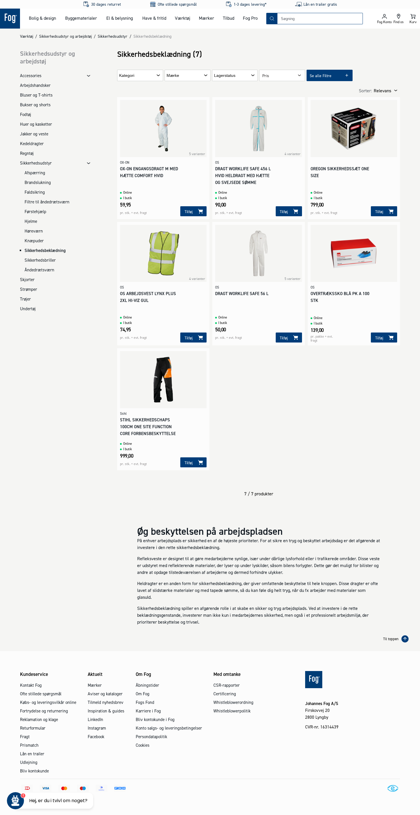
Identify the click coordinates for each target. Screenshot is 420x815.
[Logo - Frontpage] (10, 19)
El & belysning (119, 18)
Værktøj (182, 18)
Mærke (173, 75)
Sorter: (365, 90)
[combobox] (320, 18)
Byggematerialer (81, 18)
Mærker (206, 18)
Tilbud (228, 18)
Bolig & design (42, 18)
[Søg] (272, 18)
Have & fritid (154, 18)
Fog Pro (250, 18)
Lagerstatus (224, 75)
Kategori (126, 75)
